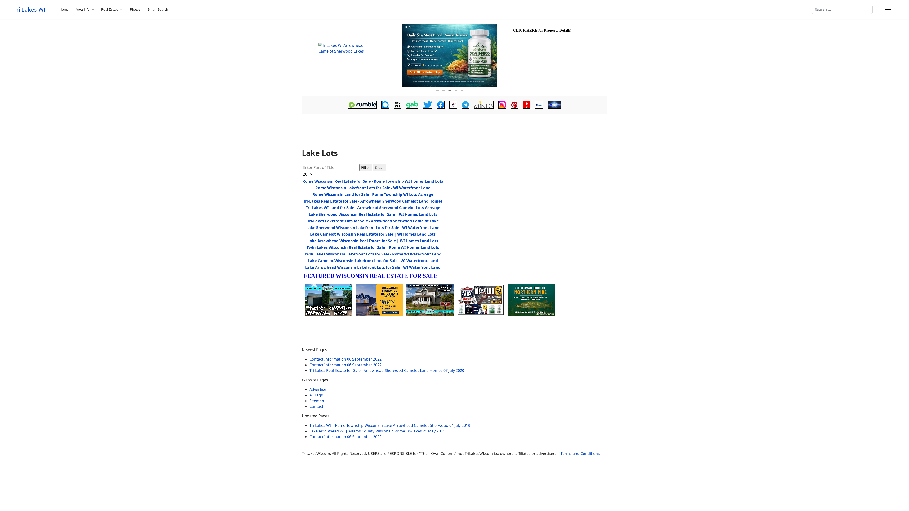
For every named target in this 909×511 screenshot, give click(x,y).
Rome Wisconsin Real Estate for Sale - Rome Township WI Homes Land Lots (373, 181)
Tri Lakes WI (29, 9)
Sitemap (316, 400)
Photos (135, 9)
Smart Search (157, 9)
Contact (316, 406)
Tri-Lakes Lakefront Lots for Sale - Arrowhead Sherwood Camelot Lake (373, 221)
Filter (365, 167)
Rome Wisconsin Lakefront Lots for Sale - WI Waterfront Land (373, 187)
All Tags (316, 395)
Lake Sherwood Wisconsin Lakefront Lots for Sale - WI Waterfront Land (373, 227)
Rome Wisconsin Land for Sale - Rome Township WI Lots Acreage (372, 194)
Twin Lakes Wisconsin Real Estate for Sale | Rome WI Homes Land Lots (373, 247)
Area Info (82, 9)
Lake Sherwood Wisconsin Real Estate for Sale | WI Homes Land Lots (373, 214)
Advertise (317, 389)
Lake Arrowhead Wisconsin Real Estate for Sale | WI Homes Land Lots (372, 240)
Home (64, 9)
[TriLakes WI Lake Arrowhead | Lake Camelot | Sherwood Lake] (352, 57)
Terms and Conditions (580, 453)
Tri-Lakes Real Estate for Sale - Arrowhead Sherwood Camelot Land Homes (372, 201)
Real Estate (109, 9)
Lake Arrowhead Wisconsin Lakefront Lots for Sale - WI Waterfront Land (373, 267)
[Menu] (888, 9)
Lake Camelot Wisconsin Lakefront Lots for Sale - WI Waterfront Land (373, 260)
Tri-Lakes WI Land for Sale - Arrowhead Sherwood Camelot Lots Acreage (373, 207)
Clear (379, 167)
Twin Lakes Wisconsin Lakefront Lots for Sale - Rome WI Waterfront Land (372, 254)
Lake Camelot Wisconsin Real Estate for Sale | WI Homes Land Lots (373, 234)
